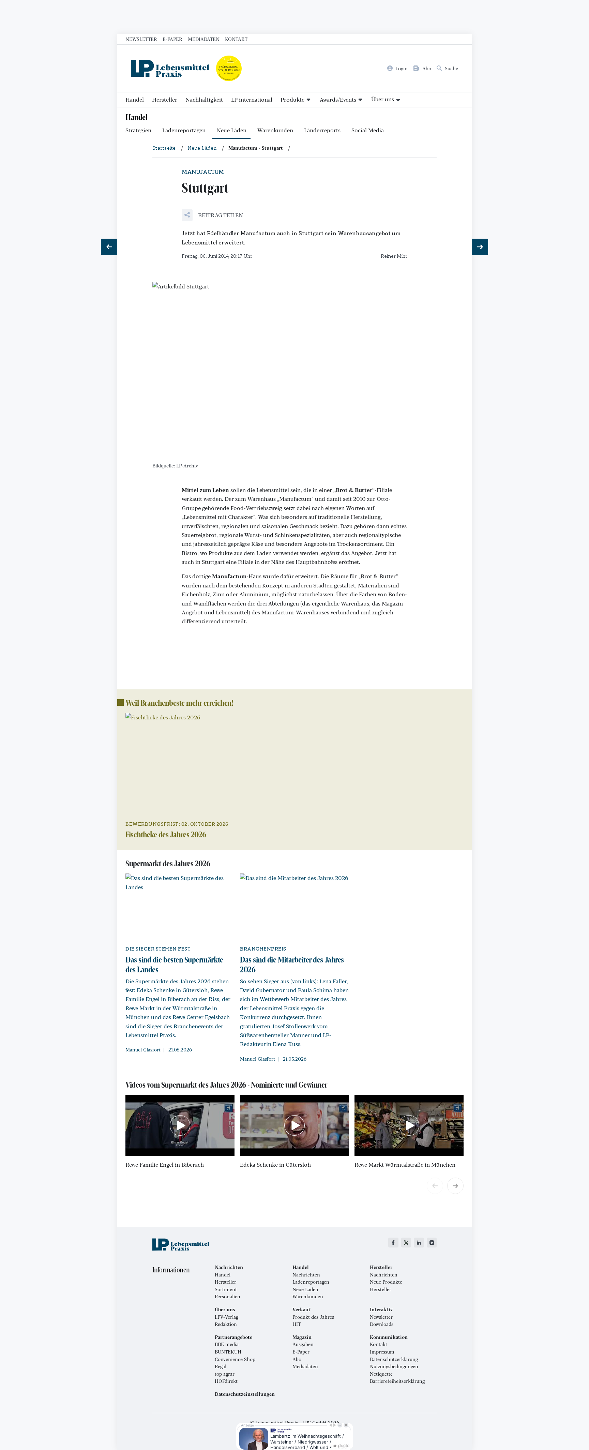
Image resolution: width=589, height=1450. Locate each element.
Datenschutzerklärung (394, 1359)
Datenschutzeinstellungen (245, 1394)
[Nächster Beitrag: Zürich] (480, 247)
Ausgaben (303, 1344)
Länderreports (322, 130)
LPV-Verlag (226, 1317)
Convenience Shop (235, 1359)
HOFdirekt (226, 1381)
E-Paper (172, 38)
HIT (296, 1324)
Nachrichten (306, 1274)
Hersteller (164, 99)
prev (435, 1186)
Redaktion (226, 1324)
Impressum (382, 1351)
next (455, 1186)
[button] (212, 215)
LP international (251, 99)
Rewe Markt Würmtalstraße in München (404, 1164)
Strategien (138, 130)
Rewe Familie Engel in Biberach (164, 1164)
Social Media (367, 130)
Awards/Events (338, 99)
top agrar (225, 1374)
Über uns (382, 99)
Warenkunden (275, 130)
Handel (134, 99)
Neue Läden (231, 130)
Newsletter (141, 38)
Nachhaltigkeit (204, 99)
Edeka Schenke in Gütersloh (275, 1164)
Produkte (292, 99)
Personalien (227, 1296)
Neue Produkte (386, 1282)
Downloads (381, 1324)
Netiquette (381, 1374)
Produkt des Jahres (313, 1317)
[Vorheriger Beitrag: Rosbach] (109, 247)
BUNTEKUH (228, 1351)
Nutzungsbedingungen (394, 1366)
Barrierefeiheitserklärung (397, 1381)
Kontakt (236, 38)
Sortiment (226, 1289)
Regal (220, 1366)
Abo (296, 1359)
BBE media (227, 1344)
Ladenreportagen (184, 130)
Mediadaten (204, 38)
